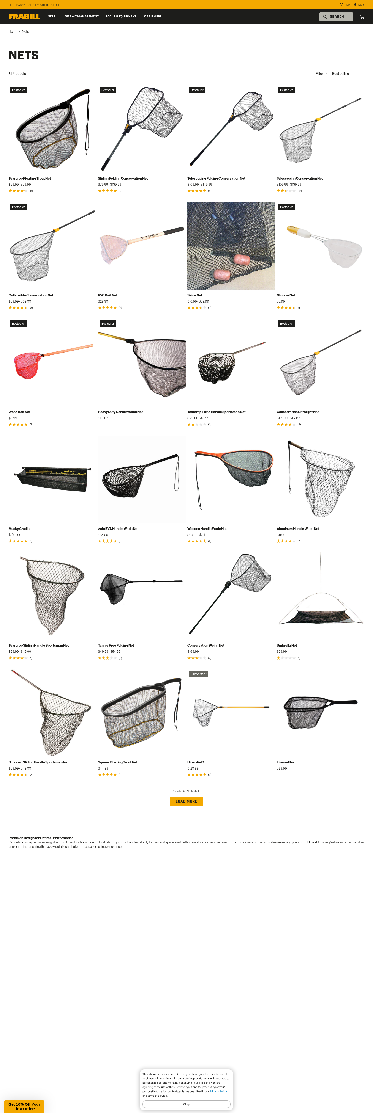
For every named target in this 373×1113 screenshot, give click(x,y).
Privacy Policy (218, 1091)
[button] (24, 1106)
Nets (52, 16)
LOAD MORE (186, 801)
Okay (186, 1104)
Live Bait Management (80, 16)
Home (13, 31)
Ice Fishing (152, 16)
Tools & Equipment (121, 16)
